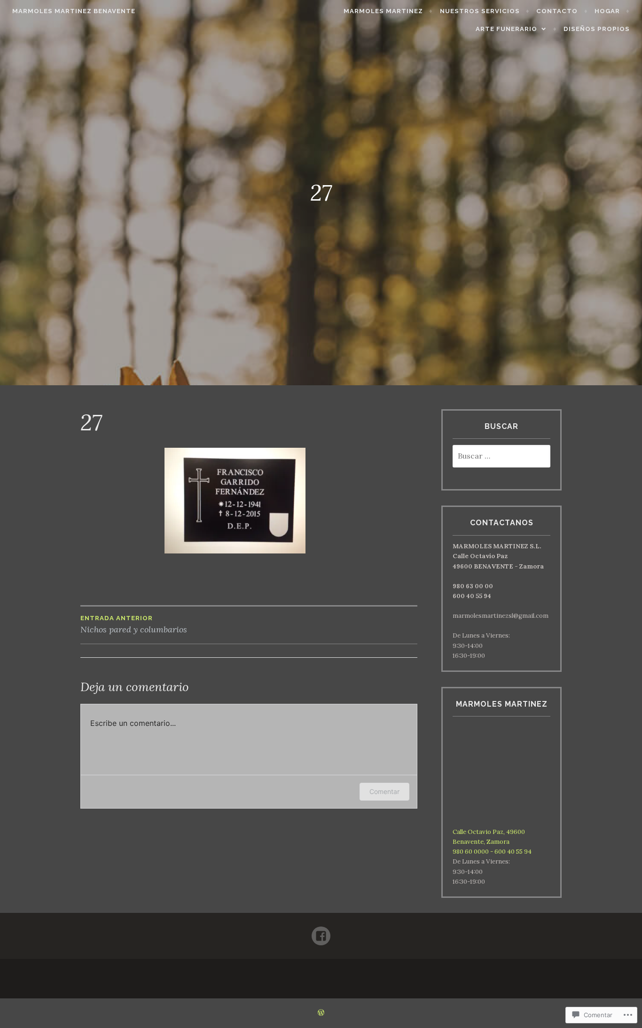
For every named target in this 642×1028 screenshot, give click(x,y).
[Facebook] (321, 932)
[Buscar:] (501, 456)
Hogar (607, 11)
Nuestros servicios (480, 11)
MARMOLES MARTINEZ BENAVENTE (73, 11)
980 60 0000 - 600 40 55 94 (492, 852)
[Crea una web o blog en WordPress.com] (321, 1013)
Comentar (384, 791)
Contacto (557, 11)
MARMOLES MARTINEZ (383, 11)
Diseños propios (597, 28)
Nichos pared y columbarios (133, 625)
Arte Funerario (506, 28)
